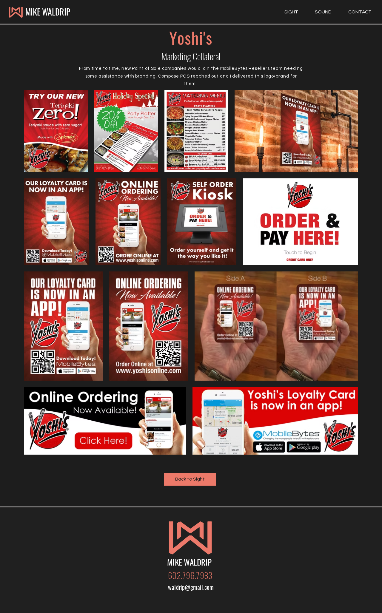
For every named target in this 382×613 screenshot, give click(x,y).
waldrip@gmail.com (191, 587)
